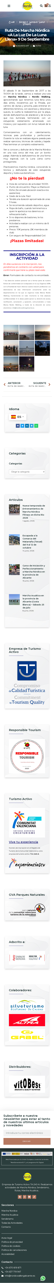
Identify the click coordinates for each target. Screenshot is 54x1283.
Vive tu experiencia (23, 842)
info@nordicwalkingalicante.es (23, 308)
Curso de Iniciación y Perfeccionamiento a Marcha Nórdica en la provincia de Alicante (34, 571)
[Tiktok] (34, 1197)
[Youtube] (29, 1197)
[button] (9, 6)
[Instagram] (24, 1197)
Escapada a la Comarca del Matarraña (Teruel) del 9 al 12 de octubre (32, 541)
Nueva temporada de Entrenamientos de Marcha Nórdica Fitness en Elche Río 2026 (34, 511)
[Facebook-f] (20, 1197)
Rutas (38, 46)
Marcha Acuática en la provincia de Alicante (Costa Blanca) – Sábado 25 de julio (33, 601)
